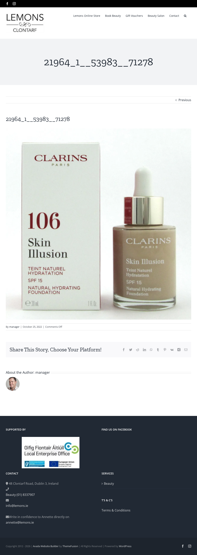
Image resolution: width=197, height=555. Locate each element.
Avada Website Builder (45, 546)
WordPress (125, 546)
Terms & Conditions (116, 510)
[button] (185, 15)
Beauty (109, 483)
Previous (185, 100)
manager (14, 326)
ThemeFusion (70, 546)
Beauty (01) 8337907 (20, 495)
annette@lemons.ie (20, 522)
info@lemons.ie (17, 506)
